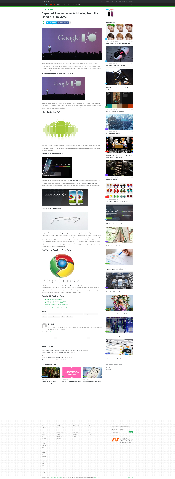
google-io (88, 314)
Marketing (60, 436)
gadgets (66, 314)
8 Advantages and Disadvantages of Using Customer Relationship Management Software (118, 268)
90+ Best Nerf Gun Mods (112, 179)
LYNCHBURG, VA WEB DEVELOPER (56, 477)
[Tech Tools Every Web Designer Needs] (119, 100)
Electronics (45, 441)
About (101, 1)
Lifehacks (44, 461)
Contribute (118, 1)
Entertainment (76, 4)
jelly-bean (95, 314)
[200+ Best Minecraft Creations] (119, 122)
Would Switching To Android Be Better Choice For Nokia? (57, 307)
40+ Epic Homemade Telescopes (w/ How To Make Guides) (117, 88)
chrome (51, 314)
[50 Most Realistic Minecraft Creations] (119, 281)
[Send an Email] (48, 1)
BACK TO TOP (130, 477)
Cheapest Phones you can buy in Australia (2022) (55, 301)
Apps (43, 425)
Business (59, 425)
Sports (90, 434)
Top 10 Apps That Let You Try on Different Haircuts (118, 43)
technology (69, 316)
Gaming (43, 450)
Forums (112, 1)
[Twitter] (44, 1)
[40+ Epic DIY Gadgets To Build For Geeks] (119, 54)
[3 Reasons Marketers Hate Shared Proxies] (92, 372)
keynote (45, 316)
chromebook (58, 314)
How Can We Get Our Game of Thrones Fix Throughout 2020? (50, 382)
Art (89, 425)
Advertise (124, 1)
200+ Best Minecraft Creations (113, 133)
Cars (43, 432)
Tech (58, 4)
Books (90, 427)
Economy (44, 438)
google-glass (80, 314)
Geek (64, 4)
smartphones (56, 316)
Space (74, 436)
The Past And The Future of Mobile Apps (53, 299)
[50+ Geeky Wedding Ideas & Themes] (119, 235)
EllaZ (51, 331)
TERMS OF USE (96, 477)
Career (43, 429)
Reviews (59, 438)
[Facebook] (42, 1)
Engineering (76, 432)
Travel (43, 470)
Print (43, 465)
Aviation (44, 427)
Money (43, 463)
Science (75, 434)
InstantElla (108, 369)
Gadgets (44, 9)
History (44, 456)
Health (43, 454)
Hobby (43, 458)
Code (74, 427)
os (50, 316)
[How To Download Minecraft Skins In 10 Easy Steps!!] (119, 190)
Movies (90, 429)
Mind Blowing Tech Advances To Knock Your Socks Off (56, 304)
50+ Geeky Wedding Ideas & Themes (114, 245)
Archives (107, 1)
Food (43, 447)
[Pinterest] (52, 1)
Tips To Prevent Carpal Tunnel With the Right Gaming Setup (56, 352)
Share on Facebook (64, 22)
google (72, 314)
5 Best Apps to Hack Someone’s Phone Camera (117, 223)
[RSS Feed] (50, 1)
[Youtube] (46, 1)
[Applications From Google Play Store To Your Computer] (119, 347)
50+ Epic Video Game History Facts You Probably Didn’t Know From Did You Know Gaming (119, 156)
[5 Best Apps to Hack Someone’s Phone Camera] (119, 213)
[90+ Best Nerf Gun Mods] (119, 168)
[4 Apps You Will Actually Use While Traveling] (71, 372)
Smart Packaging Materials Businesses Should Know (54, 357)
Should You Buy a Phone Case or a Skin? (54, 302)
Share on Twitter (52, 22)
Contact (131, 1)
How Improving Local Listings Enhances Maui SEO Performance (57, 359)
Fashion (44, 445)
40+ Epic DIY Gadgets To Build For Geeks (115, 65)
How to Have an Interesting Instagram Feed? (116, 313)
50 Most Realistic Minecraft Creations (115, 291)
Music (90, 432)
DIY (42, 436)
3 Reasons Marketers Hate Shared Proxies (92, 382)
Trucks (43, 472)
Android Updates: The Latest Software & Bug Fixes (56, 306)
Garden (43, 452)
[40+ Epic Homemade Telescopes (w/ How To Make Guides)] (119, 77)
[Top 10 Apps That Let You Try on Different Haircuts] (119, 32)
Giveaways (60, 432)
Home (58, 434)
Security (59, 441)
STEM (69, 4)
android (44, 314)
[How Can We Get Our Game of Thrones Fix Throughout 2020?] (51, 372)
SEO (58, 443)
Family (43, 443)
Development (60, 427)
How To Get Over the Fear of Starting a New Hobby (54, 355)
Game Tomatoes (109, 367)
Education (75, 429)
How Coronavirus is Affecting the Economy (116, 336)
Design (43, 434)
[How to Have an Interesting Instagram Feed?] (119, 303)
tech (63, 316)
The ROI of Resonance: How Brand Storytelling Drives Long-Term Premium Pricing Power (62, 350)
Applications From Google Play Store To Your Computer (119, 358)
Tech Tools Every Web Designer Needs (115, 111)
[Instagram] (53, 1)
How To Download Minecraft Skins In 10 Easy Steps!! (118, 201)
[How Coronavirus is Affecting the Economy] (119, 325)
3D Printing (76, 425)
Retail (43, 467)
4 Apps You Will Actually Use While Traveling (71, 382)
